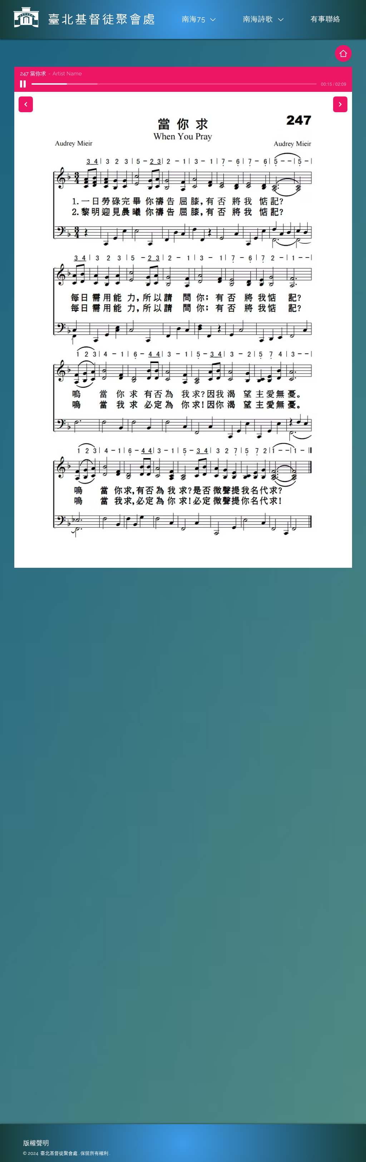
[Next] (340, 104)
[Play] (23, 84)
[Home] (343, 53)
